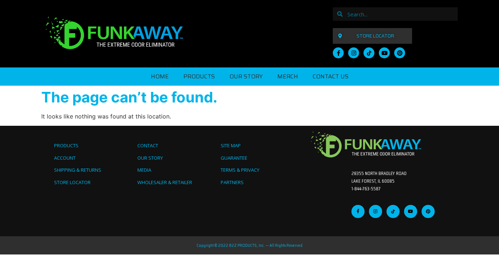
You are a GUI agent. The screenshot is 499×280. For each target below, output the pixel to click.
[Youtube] (384, 52)
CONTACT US (330, 76)
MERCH (287, 76)
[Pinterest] (399, 52)
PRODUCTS (199, 76)
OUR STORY (246, 76)
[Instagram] (353, 52)
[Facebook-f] (338, 52)
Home (160, 76)
